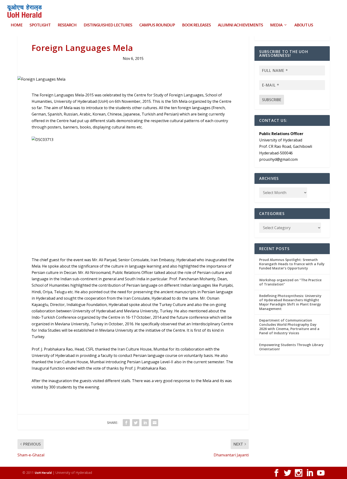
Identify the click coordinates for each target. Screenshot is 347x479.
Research (67, 25)
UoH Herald (43, 473)
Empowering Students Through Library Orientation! (291, 347)
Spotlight (40, 25)
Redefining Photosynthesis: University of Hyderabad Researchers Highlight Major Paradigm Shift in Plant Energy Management (290, 302)
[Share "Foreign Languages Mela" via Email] (154, 422)
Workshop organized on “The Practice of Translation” (290, 282)
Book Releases (196, 25)
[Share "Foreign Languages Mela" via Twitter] (135, 422)
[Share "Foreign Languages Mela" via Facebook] (126, 422)
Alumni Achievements (240, 25)
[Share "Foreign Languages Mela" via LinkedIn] (145, 422)
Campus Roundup (157, 25)
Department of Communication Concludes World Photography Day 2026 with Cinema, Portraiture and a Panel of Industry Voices (289, 326)
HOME (16, 25)
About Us (303, 25)
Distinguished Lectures (108, 25)
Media (276, 25)
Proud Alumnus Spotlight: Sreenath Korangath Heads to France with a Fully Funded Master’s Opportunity (292, 263)
